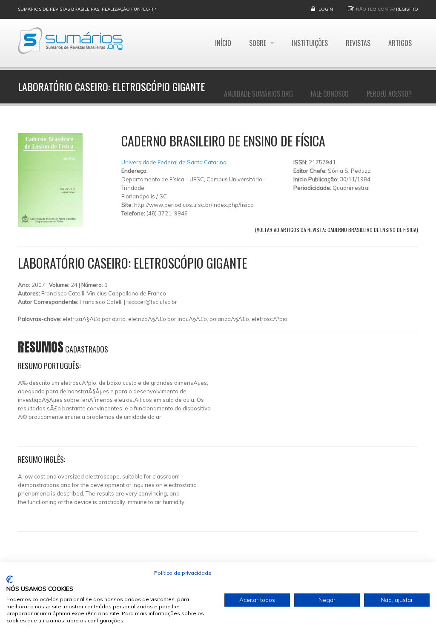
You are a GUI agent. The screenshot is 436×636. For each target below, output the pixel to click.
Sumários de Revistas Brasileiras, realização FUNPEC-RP (87, 9)
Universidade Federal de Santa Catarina (174, 162)
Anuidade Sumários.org (258, 94)
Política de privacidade (183, 573)
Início (223, 43)
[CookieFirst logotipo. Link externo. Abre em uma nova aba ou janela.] (9, 579)
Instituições (310, 43)
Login (325, 9)
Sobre (258, 43)
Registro (407, 9)
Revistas (358, 43)
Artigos (400, 43)
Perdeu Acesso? (389, 94)
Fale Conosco (330, 94)
